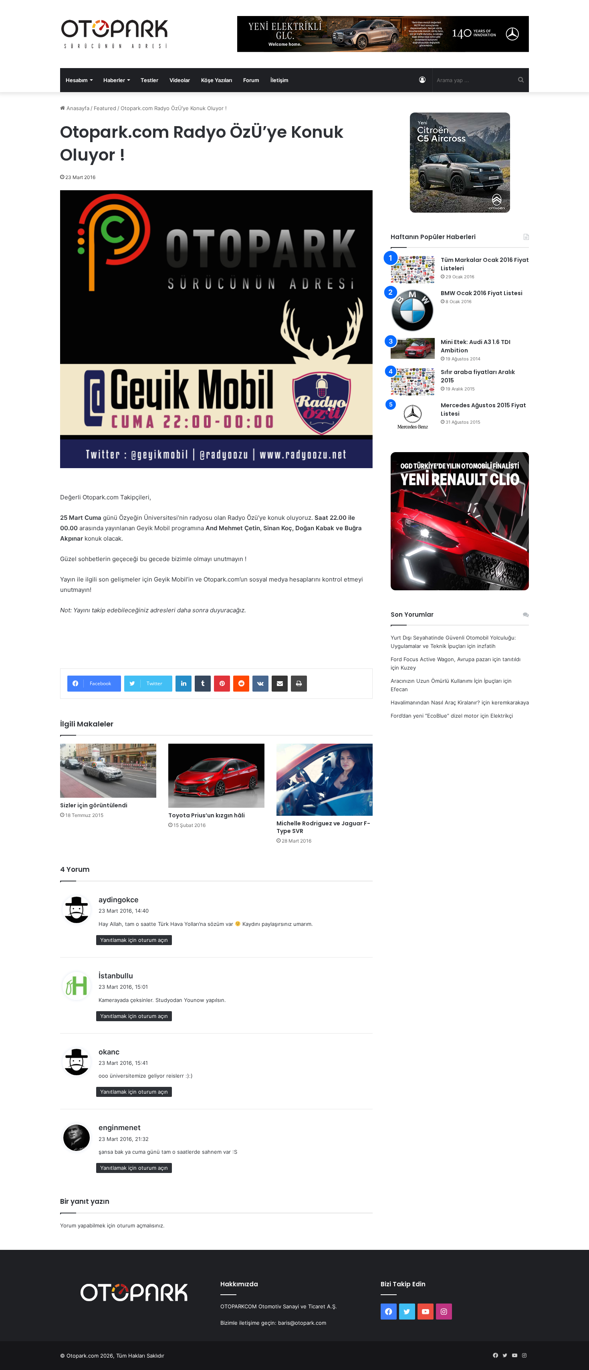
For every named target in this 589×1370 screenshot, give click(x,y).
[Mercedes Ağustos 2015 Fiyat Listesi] (413, 416)
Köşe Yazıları (216, 80)
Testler (149, 80)
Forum (251, 80)
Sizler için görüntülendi (93, 805)
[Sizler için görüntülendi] (108, 771)
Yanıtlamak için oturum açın (134, 940)
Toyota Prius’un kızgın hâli (206, 815)
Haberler (114, 80)
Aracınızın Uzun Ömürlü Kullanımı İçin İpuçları (446, 681)
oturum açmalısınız (140, 1225)
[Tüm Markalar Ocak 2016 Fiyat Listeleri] (413, 270)
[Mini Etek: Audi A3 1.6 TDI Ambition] (413, 348)
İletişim (279, 80)
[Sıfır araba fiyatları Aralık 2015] (413, 382)
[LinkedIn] (183, 684)
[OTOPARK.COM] (114, 34)
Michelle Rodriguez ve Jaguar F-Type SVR (323, 827)
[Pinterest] (222, 684)
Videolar (179, 80)
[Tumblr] (203, 684)
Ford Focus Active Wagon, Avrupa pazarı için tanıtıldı (455, 659)
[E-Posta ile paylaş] (280, 684)
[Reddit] (241, 684)
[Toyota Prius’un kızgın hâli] (216, 776)
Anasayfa (77, 108)
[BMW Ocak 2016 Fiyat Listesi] (413, 311)
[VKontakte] (260, 684)
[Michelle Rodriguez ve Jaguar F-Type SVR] (324, 780)
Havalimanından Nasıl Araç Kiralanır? (435, 702)
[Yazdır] (299, 684)
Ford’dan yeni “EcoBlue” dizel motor (435, 715)
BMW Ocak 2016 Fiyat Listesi (481, 293)
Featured (105, 108)
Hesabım (77, 80)
